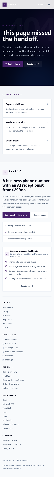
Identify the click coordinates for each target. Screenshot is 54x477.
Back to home (14, 64)
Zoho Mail (7, 408)
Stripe (5, 412)
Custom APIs (8, 428)
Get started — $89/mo (14, 215)
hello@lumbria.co (10, 440)
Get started (32, 64)
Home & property (10, 372)
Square (6, 416)
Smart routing (11, 339)
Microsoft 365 (8, 404)
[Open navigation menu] (48, 4)
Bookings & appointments (13, 380)
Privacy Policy (8, 448)
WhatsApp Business (11, 424)
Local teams (7, 376)
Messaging (10, 360)
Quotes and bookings (14, 352)
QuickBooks (7, 420)
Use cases (7, 315)
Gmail (5, 400)
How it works (8, 307)
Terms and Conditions (12, 444)
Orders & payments (11, 384)
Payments (9, 356)
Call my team (10, 343)
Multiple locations (10, 388)
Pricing (5, 311)
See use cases (40, 215)
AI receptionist (11, 347)
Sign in (41, 4)
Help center (7, 319)
